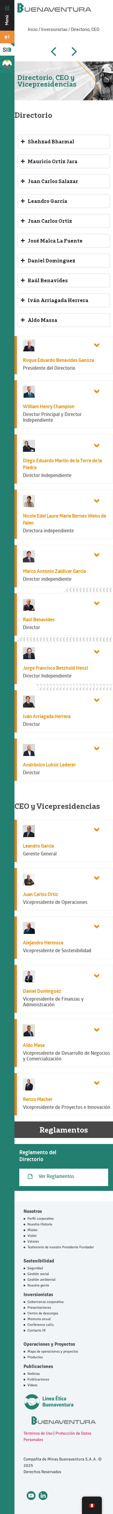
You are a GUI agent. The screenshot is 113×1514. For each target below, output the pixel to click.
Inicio (33, 29)
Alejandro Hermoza (43, 942)
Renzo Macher (37, 1099)
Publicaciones (38, 1366)
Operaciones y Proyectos (49, 1344)
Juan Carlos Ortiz (40, 894)
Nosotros (33, 1211)
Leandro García (38, 846)
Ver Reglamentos (56, 1176)
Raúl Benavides (39, 619)
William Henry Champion (48, 406)
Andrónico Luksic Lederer (49, 764)
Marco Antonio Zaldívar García (54, 571)
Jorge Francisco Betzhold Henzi (55, 668)
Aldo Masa (34, 1045)
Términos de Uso (38, 1433)
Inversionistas (54, 29)
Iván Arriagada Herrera (47, 716)
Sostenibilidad (39, 1261)
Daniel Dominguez (42, 991)
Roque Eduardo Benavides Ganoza (58, 360)
